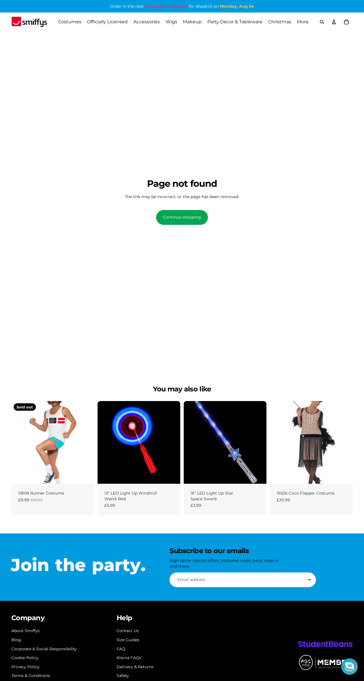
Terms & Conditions (30, 675)
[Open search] (322, 22)
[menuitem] (302, 22)
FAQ (121, 648)
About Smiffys (25, 630)
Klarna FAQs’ (129, 657)
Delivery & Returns (135, 666)
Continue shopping (182, 217)
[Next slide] (85, 442)
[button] (349, 666)
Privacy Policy (25, 666)
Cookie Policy (24, 657)
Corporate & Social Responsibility (44, 648)
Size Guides (128, 639)
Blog (16, 639)
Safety (123, 675)
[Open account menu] (334, 22)
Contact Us (128, 630)
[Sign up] (309, 580)
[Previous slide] (19, 442)
